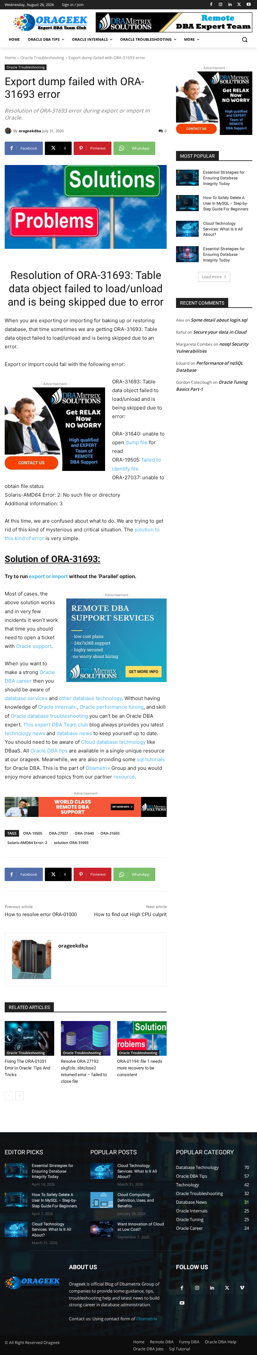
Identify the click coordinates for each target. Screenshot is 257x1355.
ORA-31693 (109, 833)
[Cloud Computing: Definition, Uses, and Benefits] (101, 1200)
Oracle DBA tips (49, 750)
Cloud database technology (113, 742)
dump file (136, 442)
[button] (244, 39)
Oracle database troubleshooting (49, 716)
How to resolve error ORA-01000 (41, 914)
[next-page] (19, 1095)
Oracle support (34, 646)
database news (74, 733)
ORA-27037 (58, 833)
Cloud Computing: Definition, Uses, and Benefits (135, 1200)
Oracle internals (57, 707)
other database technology (90, 698)
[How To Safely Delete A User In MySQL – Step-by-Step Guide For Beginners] (187, 203)
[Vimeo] (242, 1288)
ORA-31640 (84, 833)
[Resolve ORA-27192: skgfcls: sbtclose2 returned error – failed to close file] (85, 1038)
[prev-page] (9, 1095)
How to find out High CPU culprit (130, 914)
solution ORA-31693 (71, 842)
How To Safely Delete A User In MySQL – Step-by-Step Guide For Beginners (225, 203)
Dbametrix (98, 768)
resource (124, 777)
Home (10, 57)
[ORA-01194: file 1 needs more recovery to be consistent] (142, 1038)
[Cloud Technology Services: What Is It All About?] (187, 229)
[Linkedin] (230, 5)
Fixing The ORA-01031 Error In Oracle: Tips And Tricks (27, 1068)
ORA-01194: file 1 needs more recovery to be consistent (139, 1068)
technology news (25, 733)
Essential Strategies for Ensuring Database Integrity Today (224, 178)
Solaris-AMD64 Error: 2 (27, 842)
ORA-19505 (32, 833)
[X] (239, 5)
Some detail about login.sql (219, 320)
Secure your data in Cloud (219, 332)
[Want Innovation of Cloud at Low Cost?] (101, 1229)
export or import (48, 576)
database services (26, 698)
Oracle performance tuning (112, 707)
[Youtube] (248, 5)
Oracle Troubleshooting (42, 57)
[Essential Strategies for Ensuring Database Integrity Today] (187, 178)
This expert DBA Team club (55, 724)
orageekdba (30, 130)
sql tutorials (151, 759)
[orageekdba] (9, 131)
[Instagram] (221, 5)
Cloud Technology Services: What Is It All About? (223, 229)
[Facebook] (211, 5)
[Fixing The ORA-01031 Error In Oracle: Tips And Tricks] (29, 1038)
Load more (212, 277)
